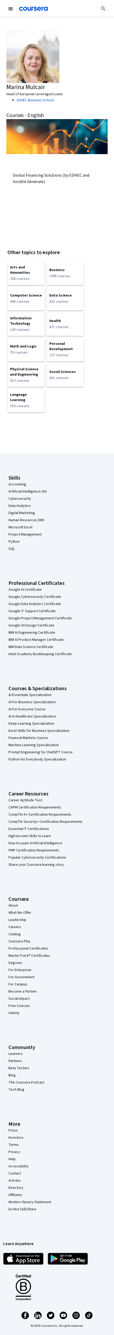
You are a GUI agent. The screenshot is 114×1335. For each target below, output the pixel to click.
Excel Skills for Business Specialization (38, 730)
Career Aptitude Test (25, 800)
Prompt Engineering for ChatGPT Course (40, 752)
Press (13, 1130)
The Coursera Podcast (26, 1082)
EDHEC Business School (35, 100)
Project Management (25, 534)
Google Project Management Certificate (40, 618)
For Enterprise (19, 970)
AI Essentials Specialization (29, 695)
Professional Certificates (28, 948)
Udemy (14, 1013)
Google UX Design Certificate (31, 625)
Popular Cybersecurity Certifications (37, 857)
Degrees (15, 963)
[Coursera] (33, 9)
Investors (16, 1137)
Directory (15, 1187)
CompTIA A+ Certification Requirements (39, 814)
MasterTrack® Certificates (29, 955)
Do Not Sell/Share (22, 1209)
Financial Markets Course (28, 738)
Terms (13, 1144)
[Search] (103, 8)
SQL (11, 548)
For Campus (17, 984)
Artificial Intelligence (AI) (27, 491)
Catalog (14, 934)
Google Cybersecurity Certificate (34, 596)
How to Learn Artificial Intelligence (35, 843)
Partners (15, 1061)
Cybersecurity (19, 498)
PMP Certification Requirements (33, 850)
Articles (14, 1180)
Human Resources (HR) (26, 520)
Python (14, 541)
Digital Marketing (21, 513)
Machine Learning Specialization (33, 745)
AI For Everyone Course (27, 709)
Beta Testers (18, 1068)
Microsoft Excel (20, 527)
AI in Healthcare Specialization (32, 716)
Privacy (14, 1152)
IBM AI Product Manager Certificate (36, 639)
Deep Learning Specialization (31, 723)
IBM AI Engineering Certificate (31, 632)
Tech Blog (16, 1089)
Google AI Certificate (25, 589)
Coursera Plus (19, 941)
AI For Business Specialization (32, 702)
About (13, 905)
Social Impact (19, 998)
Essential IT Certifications (28, 829)
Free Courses (19, 1005)
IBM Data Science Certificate (30, 647)
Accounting (17, 484)
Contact (14, 1173)
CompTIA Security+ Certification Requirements (45, 821)
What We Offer (19, 912)
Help (12, 1159)
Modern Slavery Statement (29, 1202)
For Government (21, 977)
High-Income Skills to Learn (29, 836)
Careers (14, 927)
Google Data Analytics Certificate (34, 604)
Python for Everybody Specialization (37, 759)
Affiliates (15, 1195)
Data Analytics (19, 505)
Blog (12, 1075)
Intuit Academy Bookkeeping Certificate (40, 654)
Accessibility (18, 1166)
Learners (15, 1053)
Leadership (17, 920)
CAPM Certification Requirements (34, 807)
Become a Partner (22, 991)
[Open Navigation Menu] (10, 8)
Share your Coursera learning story (36, 864)
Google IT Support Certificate (32, 611)
